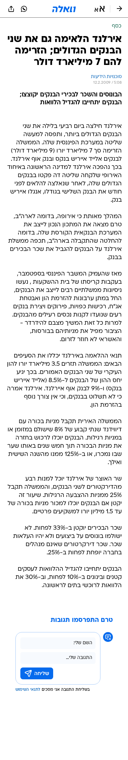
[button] (100, 9)
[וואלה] (64, 9)
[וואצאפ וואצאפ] (24, 9)
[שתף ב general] (11, 8)
